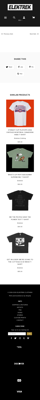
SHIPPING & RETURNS (20, 305)
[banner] (20, 7)
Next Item (33, 34)
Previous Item (8, 34)
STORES (20, 315)
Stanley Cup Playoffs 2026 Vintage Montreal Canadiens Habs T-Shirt (20, 132)
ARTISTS (20, 307)
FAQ (20, 310)
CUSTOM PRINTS (20, 317)
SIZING (20, 312)
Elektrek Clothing (20, 138)
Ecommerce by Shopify (23, 296)
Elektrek (20, 180)
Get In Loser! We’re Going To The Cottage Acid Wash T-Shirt (20, 262)
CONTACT (20, 320)
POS (10, 296)
